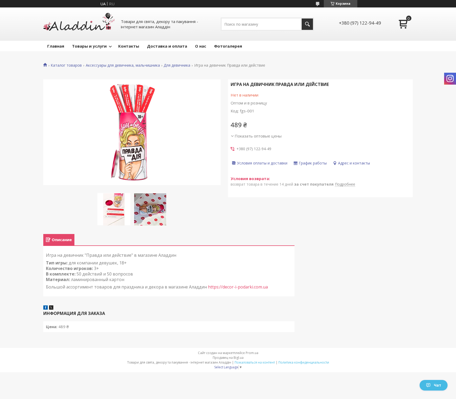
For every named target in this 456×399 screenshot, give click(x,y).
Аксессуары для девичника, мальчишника (123, 65)
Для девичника (177, 65)
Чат (437, 385)
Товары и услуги (89, 46)
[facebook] (45, 308)
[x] (51, 308)
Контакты (128, 46)
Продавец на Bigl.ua (228, 357)
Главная (55, 46)
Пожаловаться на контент (255, 362)
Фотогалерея (228, 46)
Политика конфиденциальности (303, 362)
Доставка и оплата (167, 46)
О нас (200, 46)
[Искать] (307, 24)
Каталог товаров (66, 65)
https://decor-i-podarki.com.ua (238, 287)
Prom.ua (252, 353)
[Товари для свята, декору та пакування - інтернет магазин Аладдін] (79, 24)
